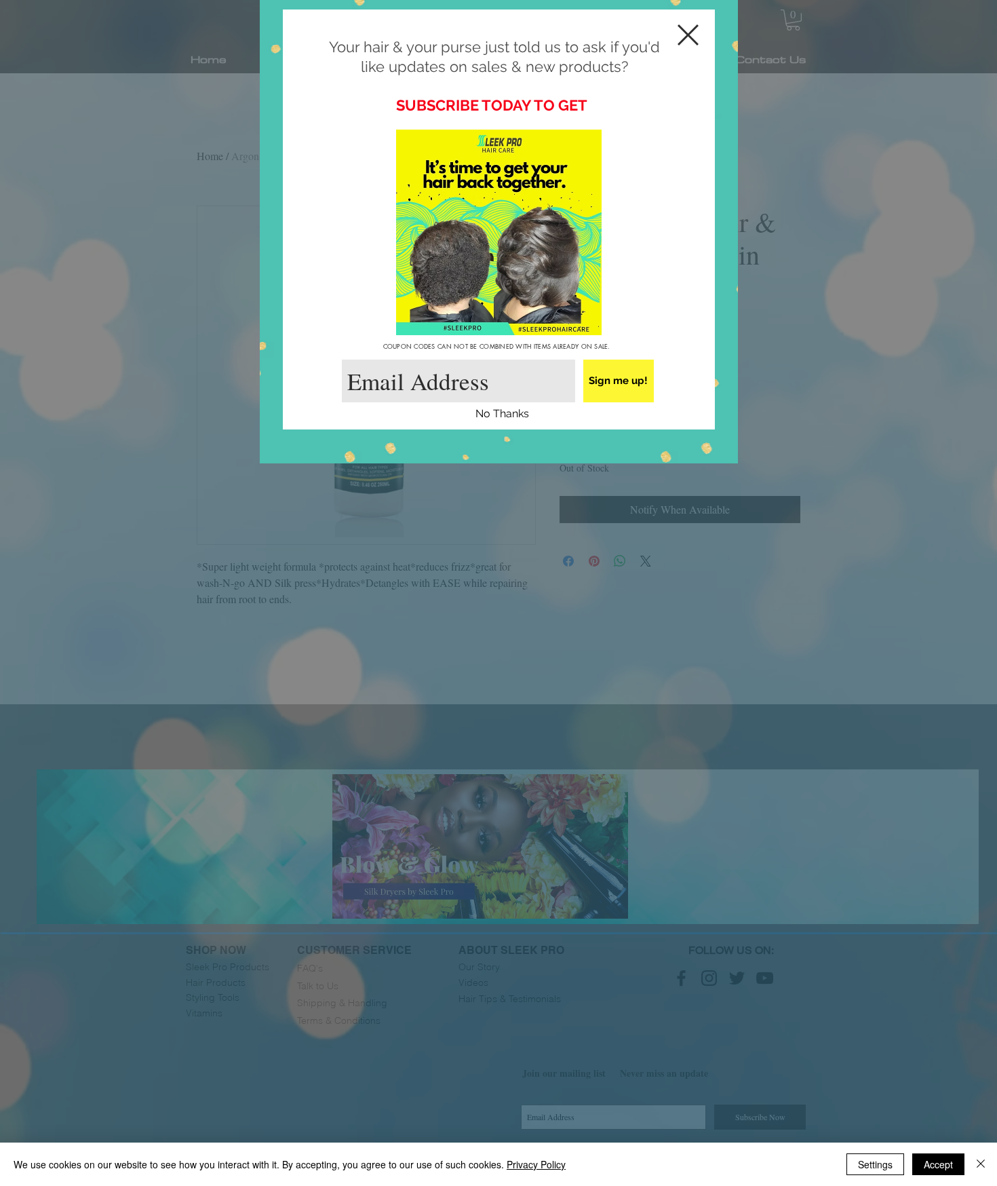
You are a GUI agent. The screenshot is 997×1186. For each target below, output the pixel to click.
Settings (875, 1164)
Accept (938, 1164)
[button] (502, 414)
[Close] (981, 1164)
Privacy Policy (536, 1164)
